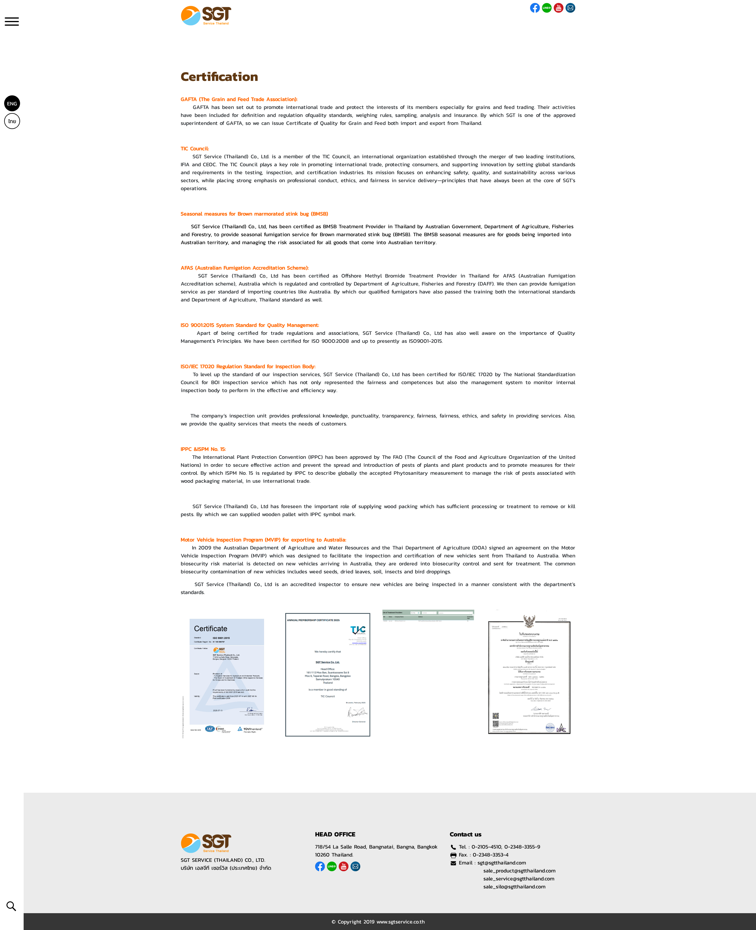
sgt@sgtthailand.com (502, 863)
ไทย (12, 121)
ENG (12, 103)
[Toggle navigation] (11, 23)
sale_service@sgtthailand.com (518, 878)
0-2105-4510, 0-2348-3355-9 (506, 847)
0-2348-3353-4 (491, 855)
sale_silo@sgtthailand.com (514, 886)
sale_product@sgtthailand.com (519, 870)
